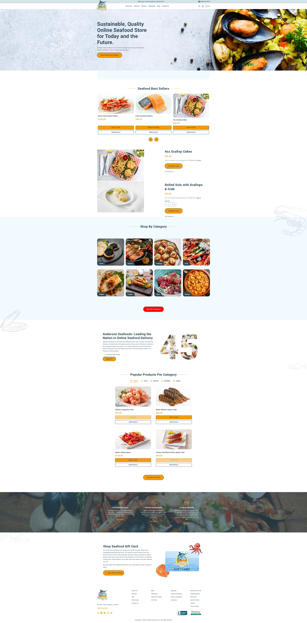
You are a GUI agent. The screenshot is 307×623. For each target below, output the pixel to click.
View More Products (154, 477)
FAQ (133, 597)
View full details (169, 171)
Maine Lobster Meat (122, 452)
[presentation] (151, 139)
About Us (109, 359)
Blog (152, 590)
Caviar (101, 263)
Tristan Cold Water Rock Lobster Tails (170, 452)
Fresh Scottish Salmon (144, 116)
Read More (120, 519)
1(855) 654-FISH (102, 608)
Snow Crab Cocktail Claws (108, 116)
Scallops (159, 263)
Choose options (153, 127)
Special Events (194, 600)
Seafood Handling (176, 594)
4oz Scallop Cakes (180, 120)
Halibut (101, 294)
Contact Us (135, 603)
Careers (192, 603)
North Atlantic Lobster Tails (166, 410)
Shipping (173, 590)
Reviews (134, 594)
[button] (199, 6)
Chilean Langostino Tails (124, 410)
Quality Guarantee (176, 597)
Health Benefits (195, 594)
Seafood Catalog (156, 597)
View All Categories (153, 309)
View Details (115, 132)
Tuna (157, 294)
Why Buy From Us (195, 590)
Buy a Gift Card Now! (115, 573)
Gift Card (154, 600)
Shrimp (187, 294)
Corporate (174, 600)
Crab (186, 263)
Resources (193, 597)
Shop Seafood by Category (109, 55)
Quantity (167, 201)
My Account (135, 600)
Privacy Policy (194, 606)
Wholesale (154, 594)
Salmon (130, 263)
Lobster (130, 294)
